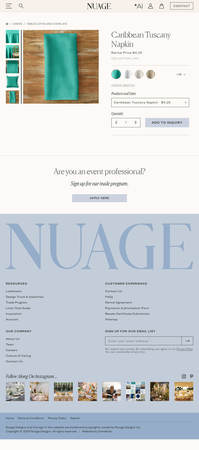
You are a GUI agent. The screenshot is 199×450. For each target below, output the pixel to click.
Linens (17, 23)
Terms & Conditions (31, 418)
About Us (13, 339)
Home (10, 418)
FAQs (109, 297)
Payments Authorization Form (127, 308)
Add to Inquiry (167, 122)
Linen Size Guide (18, 308)
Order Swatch (123, 85)
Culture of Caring (18, 355)
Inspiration (14, 313)
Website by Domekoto (97, 431)
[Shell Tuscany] (139, 74)
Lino (135, 58)
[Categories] (7, 23)
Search (75, 418)
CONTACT (181, 6)
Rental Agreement (118, 302)
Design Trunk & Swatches (25, 297)
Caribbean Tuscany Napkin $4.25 (142, 102)
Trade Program (16, 302)
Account (12, 319)
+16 (179, 74)
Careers (11, 350)
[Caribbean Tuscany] (116, 74)
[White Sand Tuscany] (128, 74)
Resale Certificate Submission (127, 313)
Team (10, 344)
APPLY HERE (99, 198)
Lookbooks (14, 291)
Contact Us (113, 291)
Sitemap (111, 319)
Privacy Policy (184, 349)
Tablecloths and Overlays (47, 23)
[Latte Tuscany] (150, 74)
